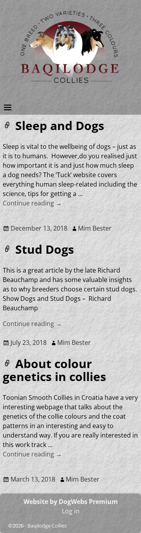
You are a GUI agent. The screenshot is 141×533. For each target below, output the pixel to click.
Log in (71, 511)
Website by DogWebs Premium (71, 501)
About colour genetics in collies (54, 370)
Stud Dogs (44, 249)
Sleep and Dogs (59, 125)
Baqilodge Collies (47, 525)
